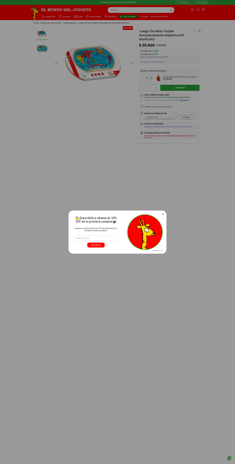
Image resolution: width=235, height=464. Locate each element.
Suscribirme (96, 245)
